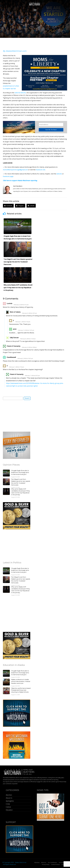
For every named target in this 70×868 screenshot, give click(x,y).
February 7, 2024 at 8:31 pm (32, 375)
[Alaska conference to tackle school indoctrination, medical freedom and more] (6, 682)
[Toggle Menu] (35, 10)
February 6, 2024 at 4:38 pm (29, 347)
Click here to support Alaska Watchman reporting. (20, 180)
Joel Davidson (17, 186)
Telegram (20, 206)
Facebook (8, 206)
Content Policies (55, 864)
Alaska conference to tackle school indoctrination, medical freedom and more (20, 681)
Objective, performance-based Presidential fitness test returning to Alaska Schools (21, 690)
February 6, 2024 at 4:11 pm (21, 304)
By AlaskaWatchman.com (14, 51)
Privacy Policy (45, 864)
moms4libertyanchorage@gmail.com (15, 170)
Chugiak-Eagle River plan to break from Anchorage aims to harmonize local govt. (20, 472)
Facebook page (8, 176)
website (59, 174)
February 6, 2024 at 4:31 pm (29, 313)
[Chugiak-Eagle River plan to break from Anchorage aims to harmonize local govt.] (6, 473)
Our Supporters (63, 862)
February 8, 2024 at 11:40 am (28, 338)
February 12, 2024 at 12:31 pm (26, 330)
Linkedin (31, 206)
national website (20, 93)
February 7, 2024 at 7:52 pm (22, 321)
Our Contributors (52, 862)
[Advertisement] (16, 415)
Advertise (37, 862)
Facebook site (40, 170)
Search (27, 398)
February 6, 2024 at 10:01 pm (25, 358)
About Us (43, 862)
